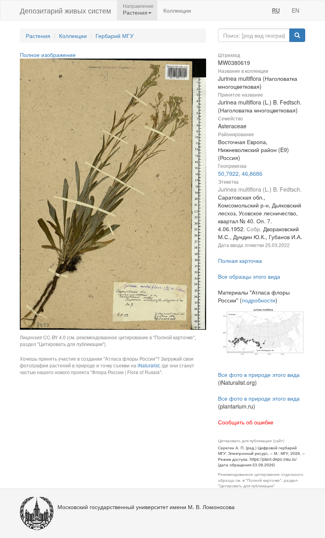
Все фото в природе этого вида (259, 374)
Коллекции (177, 10)
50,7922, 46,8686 (240, 173)
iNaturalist (148, 365)
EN (295, 10)
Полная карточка (240, 260)
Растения (38, 36)
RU (276, 10)
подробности (258, 300)
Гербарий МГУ (115, 36)
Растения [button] (135, 12)
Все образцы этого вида (249, 276)
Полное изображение (48, 55)
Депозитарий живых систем (65, 10)
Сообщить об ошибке (245, 422)
